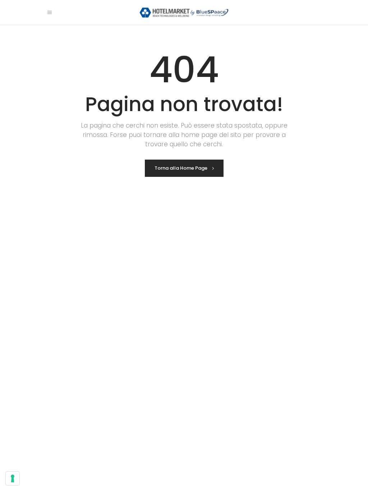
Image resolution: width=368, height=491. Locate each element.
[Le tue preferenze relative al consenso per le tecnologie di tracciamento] (12, 478)
